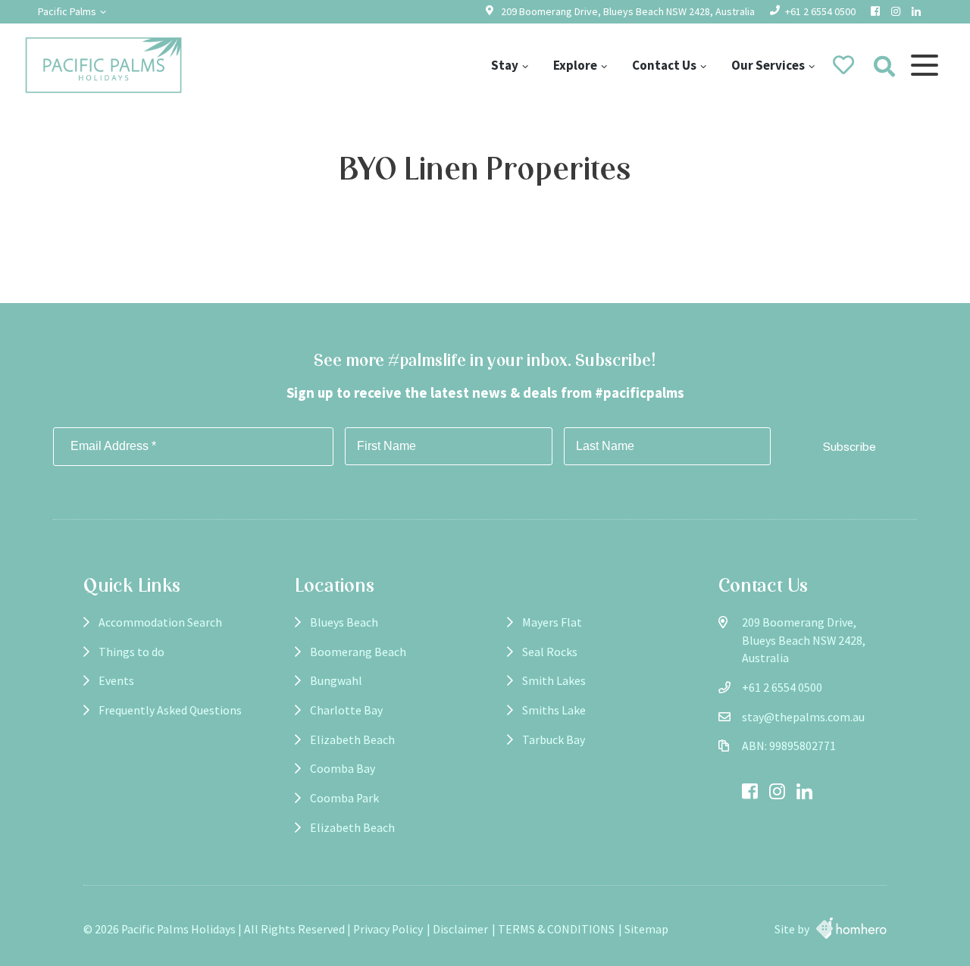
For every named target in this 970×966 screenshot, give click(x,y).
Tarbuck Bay (553, 740)
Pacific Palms (67, 11)
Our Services (768, 65)
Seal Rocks (549, 652)
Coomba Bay (342, 768)
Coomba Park (344, 798)
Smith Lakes (554, 681)
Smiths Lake (554, 710)
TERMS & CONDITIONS (556, 929)
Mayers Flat (552, 622)
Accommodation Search (160, 622)
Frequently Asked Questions (170, 710)
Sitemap (646, 929)
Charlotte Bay (346, 710)
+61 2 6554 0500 (820, 11)
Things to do (131, 652)
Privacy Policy (388, 929)
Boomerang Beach (358, 652)
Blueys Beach (344, 622)
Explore (575, 65)
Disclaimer (460, 929)
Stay (504, 65)
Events (116, 681)
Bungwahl (336, 681)
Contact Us (664, 65)
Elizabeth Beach (352, 740)
